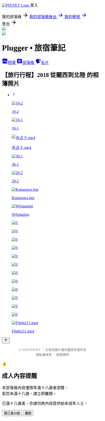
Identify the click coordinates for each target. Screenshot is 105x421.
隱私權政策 (44, 355)
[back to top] (6, 340)
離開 (28, 413)
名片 (45, 63)
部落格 (28, 63)
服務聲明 (62, 355)
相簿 (12, 63)
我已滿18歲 (12, 413)
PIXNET (35, 350)
